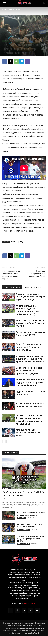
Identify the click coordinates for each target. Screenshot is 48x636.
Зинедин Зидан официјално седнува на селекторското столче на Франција (30, 382)
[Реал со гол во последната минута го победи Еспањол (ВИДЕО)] (8, 323)
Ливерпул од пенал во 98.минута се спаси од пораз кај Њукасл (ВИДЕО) (30, 297)
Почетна (4, 9)
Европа (18, 9)
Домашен (6, 488)
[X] (10, 61)
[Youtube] (37, 610)
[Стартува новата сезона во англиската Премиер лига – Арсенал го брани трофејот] (8, 359)
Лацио (22, 242)
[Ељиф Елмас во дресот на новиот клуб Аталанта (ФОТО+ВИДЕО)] (8, 347)
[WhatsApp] (16, 61)
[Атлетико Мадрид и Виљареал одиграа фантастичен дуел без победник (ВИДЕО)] (8, 308)
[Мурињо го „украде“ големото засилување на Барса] (8, 432)
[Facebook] (4, 61)
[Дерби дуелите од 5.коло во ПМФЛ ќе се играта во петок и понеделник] (24, 473)
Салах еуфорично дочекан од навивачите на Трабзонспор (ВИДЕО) (29, 371)
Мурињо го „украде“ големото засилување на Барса (29, 433)
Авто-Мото (21, 518)
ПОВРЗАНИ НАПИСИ (12, 287)
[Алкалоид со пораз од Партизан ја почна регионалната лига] (8, 527)
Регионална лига (23, 529)
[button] (4, 3)
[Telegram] (21, 61)
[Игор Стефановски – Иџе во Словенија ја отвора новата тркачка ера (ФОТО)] (8, 515)
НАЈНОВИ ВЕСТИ (11, 453)
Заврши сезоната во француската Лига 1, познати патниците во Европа (11, 275)
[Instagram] (17, 610)
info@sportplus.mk (30, 603)
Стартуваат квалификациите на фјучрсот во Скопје (37, 273)
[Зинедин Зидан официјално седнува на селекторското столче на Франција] (8, 382)
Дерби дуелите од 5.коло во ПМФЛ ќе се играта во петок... (23, 494)
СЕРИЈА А (14, 242)
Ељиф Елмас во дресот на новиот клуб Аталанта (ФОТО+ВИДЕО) (29, 347)
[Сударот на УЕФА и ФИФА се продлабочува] (8, 394)
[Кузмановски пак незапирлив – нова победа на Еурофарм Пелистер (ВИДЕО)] (8, 539)
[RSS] (24, 610)
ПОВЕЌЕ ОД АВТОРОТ (32, 287)
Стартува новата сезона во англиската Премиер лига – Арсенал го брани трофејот (30, 359)
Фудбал (11, 9)
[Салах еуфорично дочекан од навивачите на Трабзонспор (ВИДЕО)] (8, 370)
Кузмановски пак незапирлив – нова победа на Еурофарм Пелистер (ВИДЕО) (30, 538)
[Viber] (27, 61)
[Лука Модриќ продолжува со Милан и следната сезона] (8, 406)
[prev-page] (4, 441)
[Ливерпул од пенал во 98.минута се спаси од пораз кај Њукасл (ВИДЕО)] (8, 297)
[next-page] (7, 441)
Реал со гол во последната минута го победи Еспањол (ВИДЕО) (30, 323)
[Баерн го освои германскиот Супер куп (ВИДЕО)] (8, 335)
